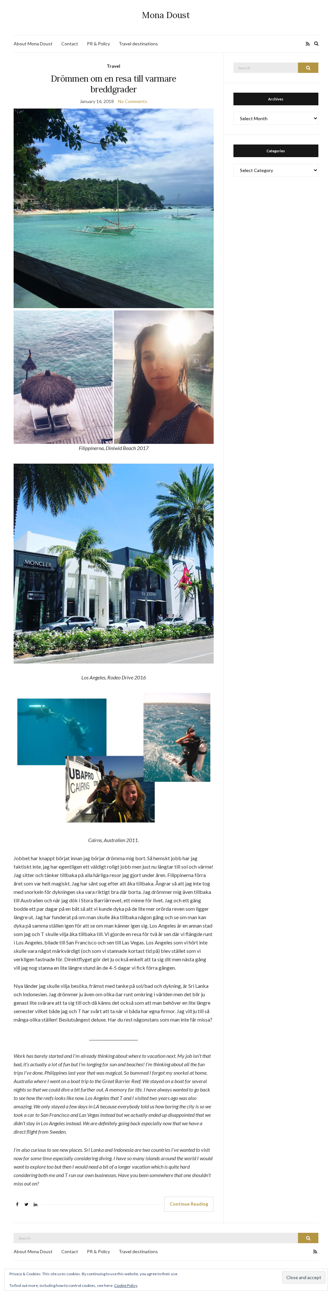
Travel (113, 66)
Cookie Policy (125, 1285)
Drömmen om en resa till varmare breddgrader (113, 84)
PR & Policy (98, 43)
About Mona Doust (33, 43)
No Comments (132, 101)
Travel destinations (138, 43)
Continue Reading (189, 1204)
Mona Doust (166, 15)
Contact (69, 43)
